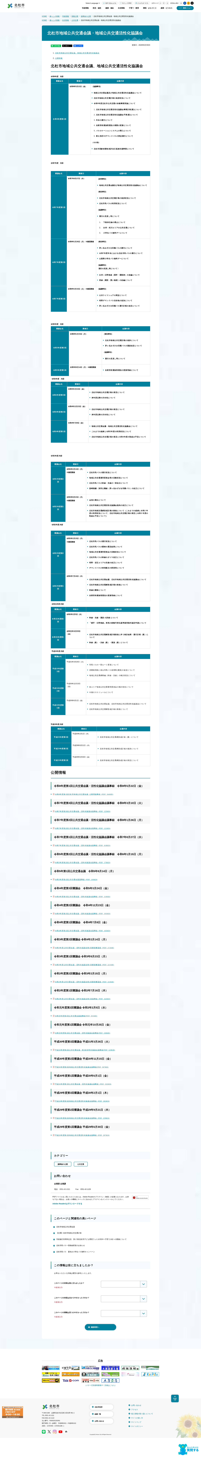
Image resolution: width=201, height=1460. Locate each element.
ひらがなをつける (142, 3)
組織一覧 (98, 1414)
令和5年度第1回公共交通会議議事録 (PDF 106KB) (76, 879)
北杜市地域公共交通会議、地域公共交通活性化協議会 (77, 53)
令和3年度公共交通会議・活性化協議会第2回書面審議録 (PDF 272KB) (84, 947)
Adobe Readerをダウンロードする (67, 1204)
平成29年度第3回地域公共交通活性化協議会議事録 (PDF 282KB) (82, 1101)
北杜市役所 (98, 1407)
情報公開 (75, 16)
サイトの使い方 (137, 1418)
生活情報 (65, 20)
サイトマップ (136, 1422)
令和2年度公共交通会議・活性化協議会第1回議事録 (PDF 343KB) (82, 999)
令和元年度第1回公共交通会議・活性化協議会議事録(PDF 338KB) (82, 1033)
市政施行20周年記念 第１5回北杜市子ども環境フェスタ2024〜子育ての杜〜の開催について (91, 1239)
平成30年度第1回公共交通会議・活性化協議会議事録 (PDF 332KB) (83, 1084)
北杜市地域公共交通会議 (65, 1227)
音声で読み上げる (110, 3)
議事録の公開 (86, 16)
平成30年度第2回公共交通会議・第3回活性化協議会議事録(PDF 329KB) (85, 1050)
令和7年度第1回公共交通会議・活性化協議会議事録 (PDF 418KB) (82, 845)
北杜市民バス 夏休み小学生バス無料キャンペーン (75, 1252)
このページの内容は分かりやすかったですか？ (71, 1298)
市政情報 (65, 16)
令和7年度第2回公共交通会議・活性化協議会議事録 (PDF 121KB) (82, 828)
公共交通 (75, 20)
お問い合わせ (99, 1421)
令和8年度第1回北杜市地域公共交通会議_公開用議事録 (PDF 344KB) (84, 794)
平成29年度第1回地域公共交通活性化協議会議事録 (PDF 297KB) (82, 1135)
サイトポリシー (137, 1426)
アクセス (134, 1409)
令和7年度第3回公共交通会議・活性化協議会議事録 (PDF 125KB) (82, 811)
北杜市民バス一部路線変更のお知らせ (70, 1245)
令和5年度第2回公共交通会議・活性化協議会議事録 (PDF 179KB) (82, 862)
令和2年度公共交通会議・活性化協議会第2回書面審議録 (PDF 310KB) (84, 982)
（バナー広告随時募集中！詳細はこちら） (100, 1385)
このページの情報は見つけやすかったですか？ (71, 1312)
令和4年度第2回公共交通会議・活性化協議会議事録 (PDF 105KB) (82, 913)
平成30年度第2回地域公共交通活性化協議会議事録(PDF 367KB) (82, 1067)
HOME (44, 16)
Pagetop (175, 1399)
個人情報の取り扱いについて (142, 1414)
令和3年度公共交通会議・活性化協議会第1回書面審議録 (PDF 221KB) (84, 964)
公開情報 (58, 58)
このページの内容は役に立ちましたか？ (69, 1283)
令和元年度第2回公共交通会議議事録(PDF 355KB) (76, 1016)
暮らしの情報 (55, 16)
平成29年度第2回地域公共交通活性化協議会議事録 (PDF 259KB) (82, 1118)
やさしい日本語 (126, 3)
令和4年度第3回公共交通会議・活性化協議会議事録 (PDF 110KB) (82, 896)
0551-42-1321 (65, 1189)
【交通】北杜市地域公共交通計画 (68, 1233)
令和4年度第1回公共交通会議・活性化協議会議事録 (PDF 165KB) (82, 930)
